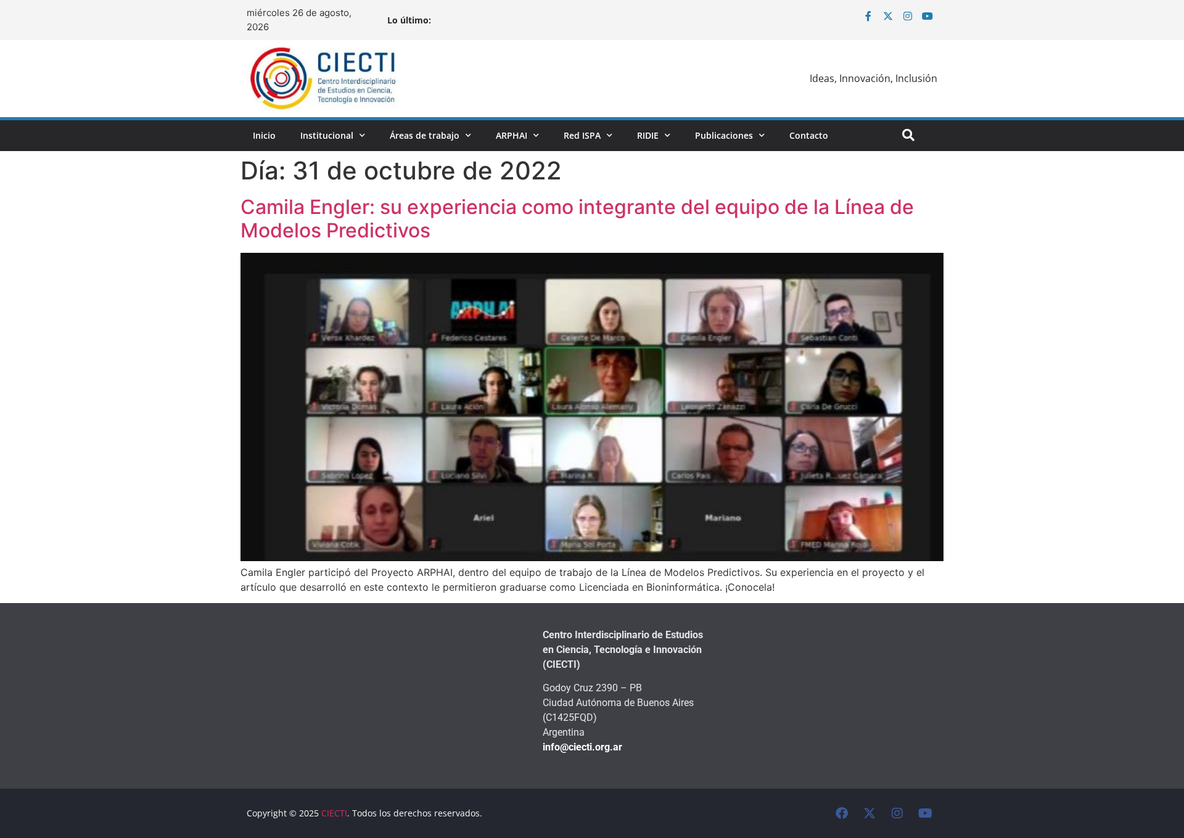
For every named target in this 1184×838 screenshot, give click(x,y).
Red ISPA (582, 135)
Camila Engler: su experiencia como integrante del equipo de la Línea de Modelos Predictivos (577, 218)
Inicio (264, 135)
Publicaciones (724, 135)
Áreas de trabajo (424, 135)
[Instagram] (908, 16)
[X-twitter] (888, 16)
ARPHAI (511, 135)
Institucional (326, 135)
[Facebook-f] (868, 16)
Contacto (808, 135)
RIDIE (648, 135)
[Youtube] (927, 16)
